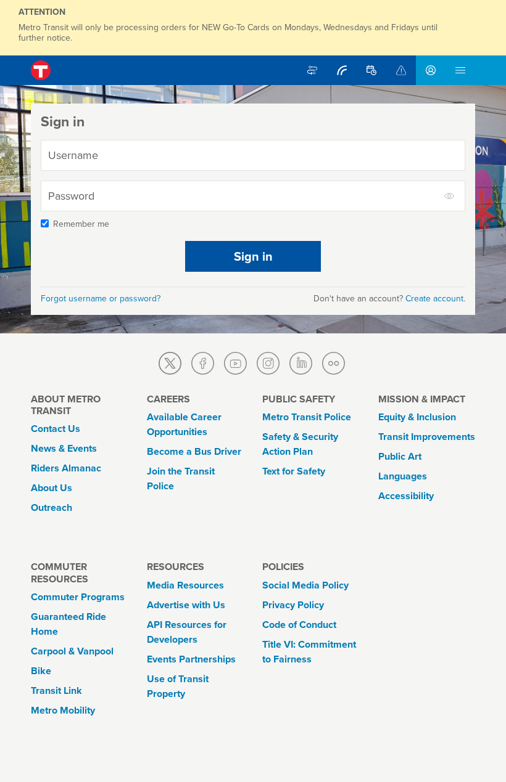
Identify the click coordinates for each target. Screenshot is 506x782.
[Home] (41, 70)
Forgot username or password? (100, 298)
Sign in (253, 256)
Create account (434, 298)
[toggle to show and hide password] (449, 196)
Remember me (81, 224)
